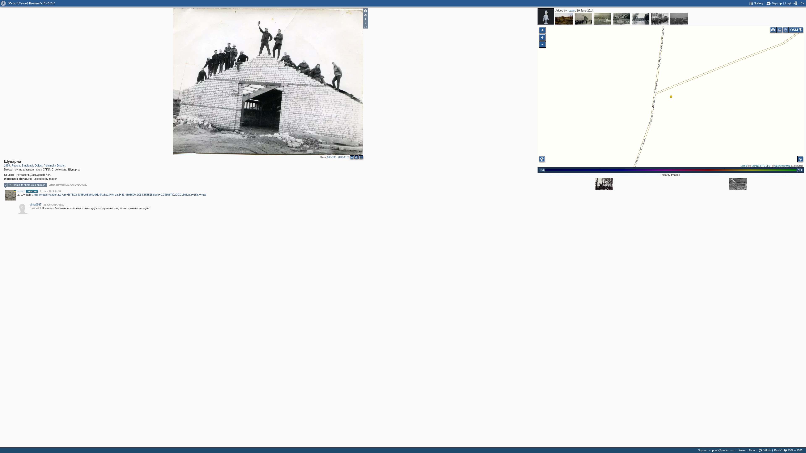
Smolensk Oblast (32, 165)
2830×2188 (343, 157)
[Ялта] (602, 19)
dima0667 (35, 204)
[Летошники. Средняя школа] (621, 19)
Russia (16, 165)
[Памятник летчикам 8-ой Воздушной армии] (583, 19)
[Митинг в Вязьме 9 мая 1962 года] (679, 19)
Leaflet (744, 165)
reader (571, 10)
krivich (21, 191)
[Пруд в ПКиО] (640, 19)
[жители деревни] (604, 184)
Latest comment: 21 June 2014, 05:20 (68, 185)
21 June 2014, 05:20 (53, 204)
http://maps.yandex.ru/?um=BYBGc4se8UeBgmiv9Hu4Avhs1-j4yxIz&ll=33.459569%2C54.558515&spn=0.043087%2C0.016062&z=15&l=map (120, 194)
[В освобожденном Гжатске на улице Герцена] (660, 19)
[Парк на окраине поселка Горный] (564, 19)
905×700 (331, 157)
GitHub (766, 450)
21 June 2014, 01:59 (50, 191)
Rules (741, 450)
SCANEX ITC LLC (761, 165)
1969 (7, 165)
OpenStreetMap (782, 165)
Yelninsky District (54, 165)
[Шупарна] (671, 96)
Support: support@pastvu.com (716, 450)
